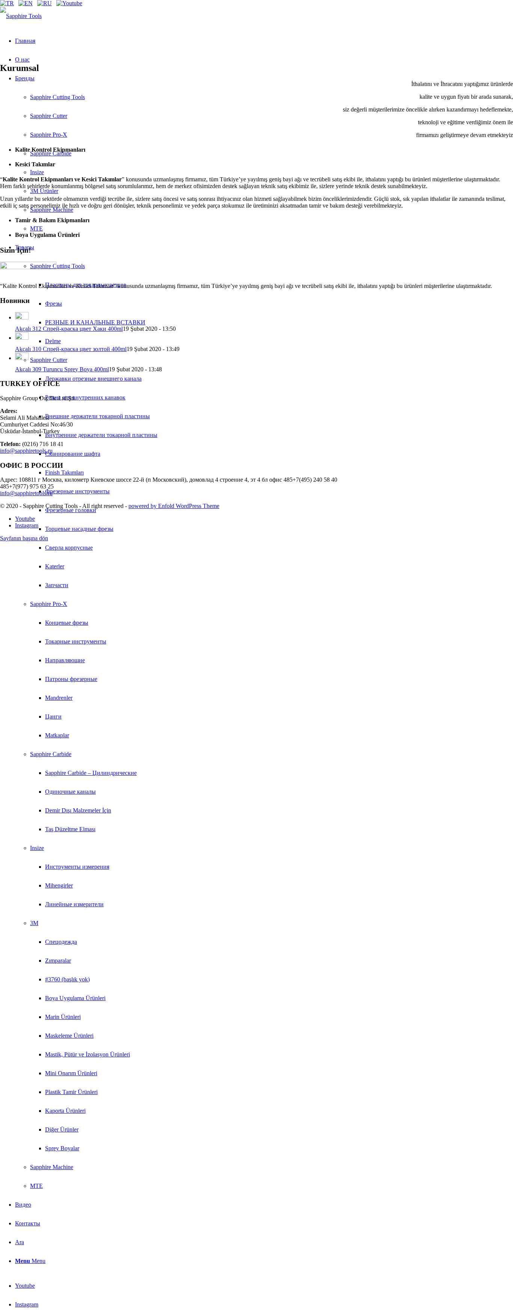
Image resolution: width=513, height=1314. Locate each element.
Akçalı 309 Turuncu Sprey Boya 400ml (62, 369)
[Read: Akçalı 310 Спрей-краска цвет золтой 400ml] (22, 338)
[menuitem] (264, 716)
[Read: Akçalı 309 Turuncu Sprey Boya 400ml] (22, 358)
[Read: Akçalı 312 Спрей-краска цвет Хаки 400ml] (22, 317)
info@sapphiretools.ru (26, 451)
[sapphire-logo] (21, 16)
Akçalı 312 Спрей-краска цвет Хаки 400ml (69, 328)
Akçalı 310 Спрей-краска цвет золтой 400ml (71, 349)
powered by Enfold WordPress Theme (173, 506)
